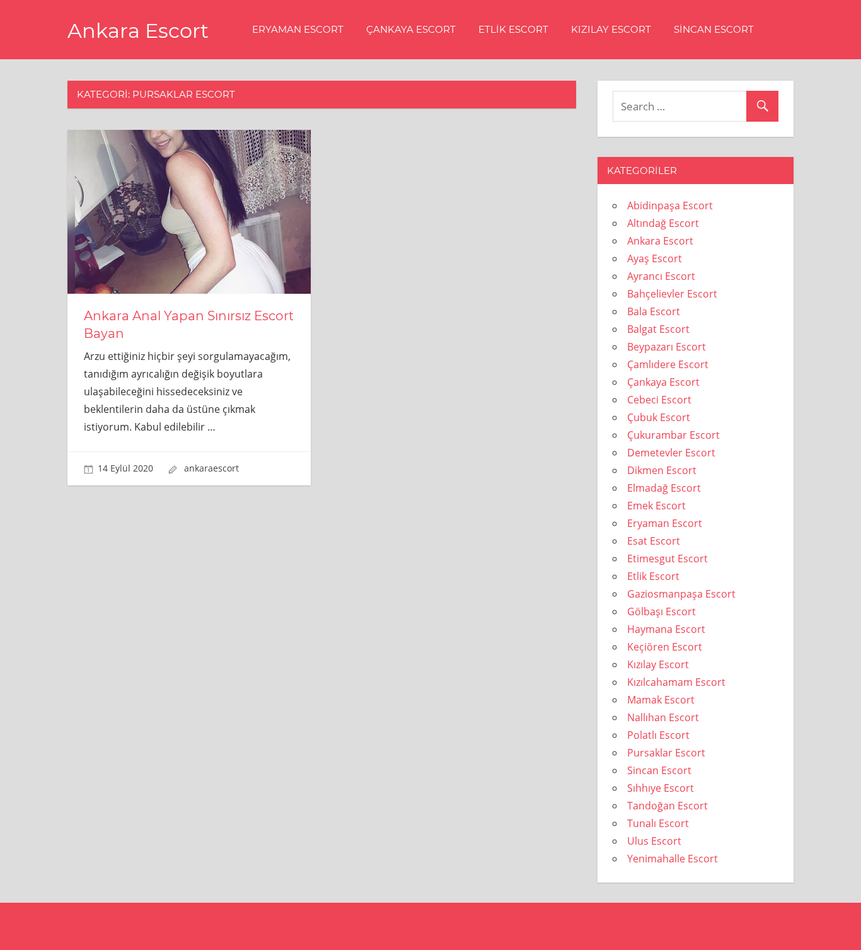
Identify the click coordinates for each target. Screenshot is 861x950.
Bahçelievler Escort (672, 294)
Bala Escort (653, 311)
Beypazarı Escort (666, 347)
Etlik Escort (513, 29)
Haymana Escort (666, 629)
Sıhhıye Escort (660, 788)
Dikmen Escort (661, 470)
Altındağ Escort (663, 223)
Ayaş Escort (654, 258)
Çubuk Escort (658, 417)
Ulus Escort (654, 841)
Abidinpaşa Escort (670, 205)
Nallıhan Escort (663, 717)
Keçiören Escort (664, 647)
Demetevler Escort (671, 453)
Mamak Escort (661, 700)
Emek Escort (656, 506)
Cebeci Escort (659, 400)
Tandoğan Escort (667, 806)
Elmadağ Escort (664, 488)
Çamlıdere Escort (667, 364)
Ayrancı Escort (661, 276)
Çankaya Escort (411, 29)
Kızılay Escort (611, 29)
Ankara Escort (138, 30)
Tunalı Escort (658, 823)
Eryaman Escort (298, 29)
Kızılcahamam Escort (676, 682)
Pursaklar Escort (666, 753)
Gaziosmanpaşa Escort (681, 594)
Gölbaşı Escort (661, 611)
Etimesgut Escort (667, 558)
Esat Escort (653, 541)
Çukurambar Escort (673, 435)
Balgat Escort (658, 329)
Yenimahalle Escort (672, 859)
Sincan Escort (714, 29)
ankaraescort (211, 468)
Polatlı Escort (658, 735)
